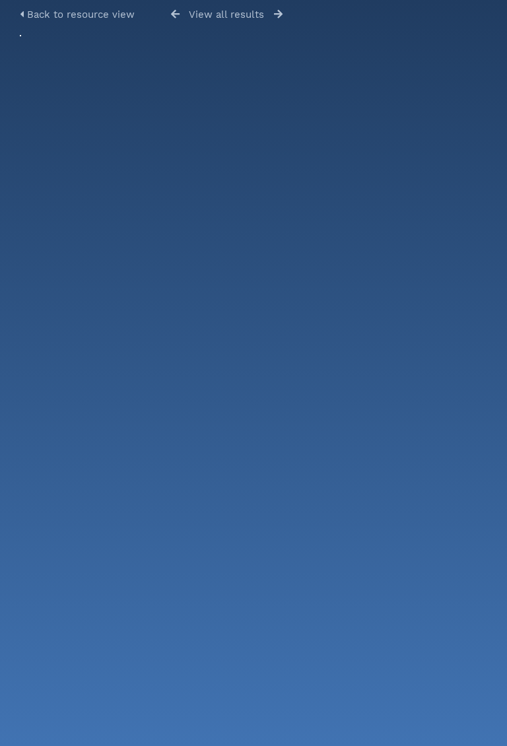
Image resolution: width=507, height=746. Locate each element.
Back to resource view (79, 14)
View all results (226, 14)
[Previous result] (175, 14)
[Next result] (278, 14)
